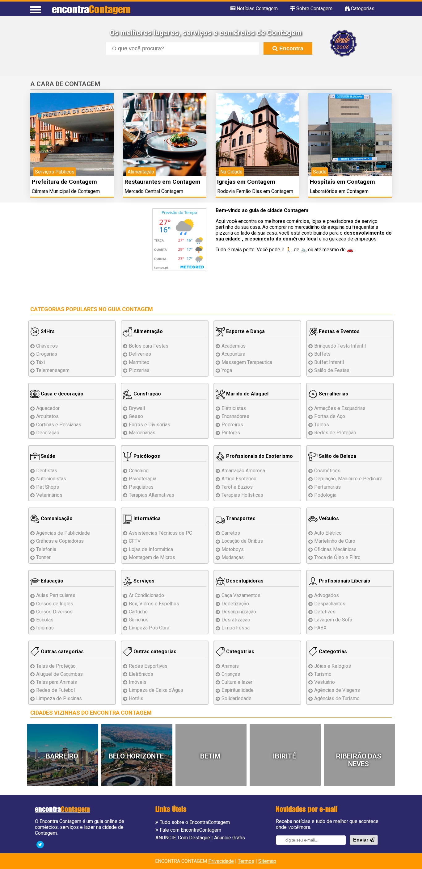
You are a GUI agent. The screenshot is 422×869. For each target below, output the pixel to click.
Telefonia (46, 549)
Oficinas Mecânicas (335, 549)
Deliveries (140, 354)
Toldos (321, 425)
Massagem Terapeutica (247, 362)
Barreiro (62, 756)
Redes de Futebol (55, 690)
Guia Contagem (130, 309)
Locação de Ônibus (242, 541)
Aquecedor (48, 408)
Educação (51, 581)
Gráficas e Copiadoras (60, 541)
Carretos (231, 533)
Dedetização (235, 604)
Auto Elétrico (328, 533)
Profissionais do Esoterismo (259, 456)
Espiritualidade (238, 690)
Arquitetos (47, 416)
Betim (210, 756)
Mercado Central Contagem (153, 191)
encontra (91, 9)
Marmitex (139, 362)
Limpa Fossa (236, 628)
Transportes (240, 518)
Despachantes (329, 604)
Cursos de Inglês (54, 604)
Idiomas (45, 628)
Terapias (151, 495)
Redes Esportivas (148, 666)
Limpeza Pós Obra (149, 628)
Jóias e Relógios (332, 666)
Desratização (236, 620)
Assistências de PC (160, 533)
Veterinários (49, 495)
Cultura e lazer (237, 682)
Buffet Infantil (329, 362)
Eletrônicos (141, 674)
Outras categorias (62, 651)
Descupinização (239, 612)
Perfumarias (327, 487)
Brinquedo (340, 346)
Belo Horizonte (136, 756)
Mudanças (233, 557)
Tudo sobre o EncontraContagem (195, 822)
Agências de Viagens (337, 690)
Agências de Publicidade (63, 533)
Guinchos (139, 620)
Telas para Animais (56, 682)
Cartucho (138, 612)
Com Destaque (194, 838)
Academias (234, 346)
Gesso (136, 416)
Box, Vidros (154, 604)
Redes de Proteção (335, 433)
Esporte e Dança (245, 331)
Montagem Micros (152, 557)
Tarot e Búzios (237, 487)
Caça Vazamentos (241, 595)
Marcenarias (142, 433)
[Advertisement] (82, 251)
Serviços (143, 581)
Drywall (137, 408)
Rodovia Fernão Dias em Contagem (255, 191)
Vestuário (324, 682)
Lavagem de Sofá (333, 620)
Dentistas (46, 471)
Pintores (231, 433)
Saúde (47, 456)
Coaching (139, 471)
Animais (230, 666)
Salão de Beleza (337, 456)
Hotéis (136, 698)
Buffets (322, 354)
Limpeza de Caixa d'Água (156, 690)
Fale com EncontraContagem (190, 830)
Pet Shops (47, 487)
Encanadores (235, 416)
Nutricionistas (51, 479)
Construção (146, 394)
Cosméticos (327, 471)
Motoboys (233, 549)
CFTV (135, 541)
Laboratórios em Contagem (339, 191)
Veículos (328, 518)
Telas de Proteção (56, 666)
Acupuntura (233, 354)
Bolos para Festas (148, 346)
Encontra (290, 48)
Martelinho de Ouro (334, 541)
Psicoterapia (142, 479)
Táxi (40, 362)
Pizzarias (139, 370)
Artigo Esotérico (239, 479)
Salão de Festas (331, 370)
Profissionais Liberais (344, 581)
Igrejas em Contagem (246, 181)
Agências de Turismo (337, 698)
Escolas (44, 620)
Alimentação (147, 331)
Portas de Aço (329, 416)
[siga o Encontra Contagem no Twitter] (40, 844)
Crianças (231, 674)
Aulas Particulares (55, 595)
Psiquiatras (141, 487)
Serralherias (333, 394)
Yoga (227, 370)
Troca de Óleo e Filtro (337, 557)
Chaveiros (47, 346)
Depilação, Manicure (348, 479)
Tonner (43, 557)
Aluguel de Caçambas (59, 674)
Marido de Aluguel (246, 394)
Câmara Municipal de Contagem (66, 191)
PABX (320, 628)
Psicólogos (146, 456)
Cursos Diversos (54, 612)
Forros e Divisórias (149, 425)
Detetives (324, 612)
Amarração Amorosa (243, 471)
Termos (246, 861)
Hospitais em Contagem (342, 181)
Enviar (361, 839)
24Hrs (47, 331)
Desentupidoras (244, 581)
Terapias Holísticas (242, 495)
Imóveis (137, 682)
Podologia (325, 495)
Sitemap (267, 861)
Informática (146, 518)
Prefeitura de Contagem (64, 181)
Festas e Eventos (339, 331)
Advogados (326, 595)
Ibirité (284, 756)
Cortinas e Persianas (58, 425)
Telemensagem (53, 370)
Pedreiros (232, 425)
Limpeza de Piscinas (59, 698)
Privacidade (221, 861)
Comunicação (56, 518)
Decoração (47, 433)
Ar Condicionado (146, 595)
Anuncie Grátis (229, 838)
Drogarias (46, 354)
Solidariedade (236, 698)
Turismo (322, 674)
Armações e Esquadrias (339, 408)
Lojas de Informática (151, 549)
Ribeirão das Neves (358, 760)
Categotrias (239, 651)
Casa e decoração (61, 394)
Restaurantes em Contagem (162, 181)
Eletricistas (234, 408)
